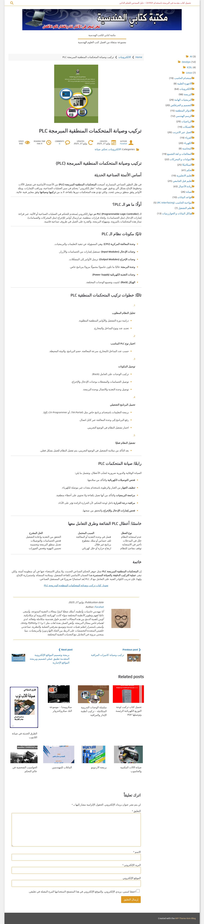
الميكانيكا (187, 164)
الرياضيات (186, 121)
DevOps (186, 61)
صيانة (98, 149)
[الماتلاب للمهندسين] (58, 754)
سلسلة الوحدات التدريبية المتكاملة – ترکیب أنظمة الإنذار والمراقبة (94, 711)
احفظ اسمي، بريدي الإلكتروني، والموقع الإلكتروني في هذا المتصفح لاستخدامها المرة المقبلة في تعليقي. (82, 891)
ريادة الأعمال (185, 186)
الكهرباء (188, 143)
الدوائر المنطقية (183, 110)
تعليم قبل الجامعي (182, 180)
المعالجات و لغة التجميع (179, 153)
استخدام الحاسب (183, 78)
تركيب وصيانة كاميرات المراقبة (107, 654)
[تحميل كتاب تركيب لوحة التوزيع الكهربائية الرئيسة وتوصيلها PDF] (128, 694)
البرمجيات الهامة (183, 99)
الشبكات (187, 126)
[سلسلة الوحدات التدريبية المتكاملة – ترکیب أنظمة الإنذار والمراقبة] (93, 694)
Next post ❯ (65, 649)
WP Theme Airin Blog (185, 918)
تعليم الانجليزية (184, 175)
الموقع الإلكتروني (132, 878)
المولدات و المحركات (181, 159)
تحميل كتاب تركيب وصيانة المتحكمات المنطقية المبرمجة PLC (76, 585)
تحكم (104, 149)
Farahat (123, 144)
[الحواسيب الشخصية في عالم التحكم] (24, 754)
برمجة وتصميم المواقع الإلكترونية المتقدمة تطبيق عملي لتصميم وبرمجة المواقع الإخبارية (49, 658)
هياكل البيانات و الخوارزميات (177, 213)
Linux (189, 72)
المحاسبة (187, 148)
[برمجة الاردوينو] (93, 754)
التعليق (136, 811)
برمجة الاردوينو (99, 767)
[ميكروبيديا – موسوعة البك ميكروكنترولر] (58, 694)
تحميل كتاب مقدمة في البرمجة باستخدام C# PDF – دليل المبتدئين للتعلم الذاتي (155, 3)
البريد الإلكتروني (131, 865)
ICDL (189, 67)
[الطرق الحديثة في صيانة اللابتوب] (24, 707)
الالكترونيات (124, 57)
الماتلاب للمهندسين (62, 767)
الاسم (137, 851)
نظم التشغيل (185, 208)
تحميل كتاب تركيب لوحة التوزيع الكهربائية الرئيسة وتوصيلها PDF (129, 711)
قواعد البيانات (185, 197)
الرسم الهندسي (184, 116)
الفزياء (188, 137)
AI (191, 56)
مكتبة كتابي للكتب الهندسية (102, 35)
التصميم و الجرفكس (181, 105)
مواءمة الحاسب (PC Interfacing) (174, 202)
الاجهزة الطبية (184, 83)
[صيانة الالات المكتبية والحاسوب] (128, 754)
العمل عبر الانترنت (182, 132)
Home (138, 57)
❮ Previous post (132, 649)
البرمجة (188, 94)
